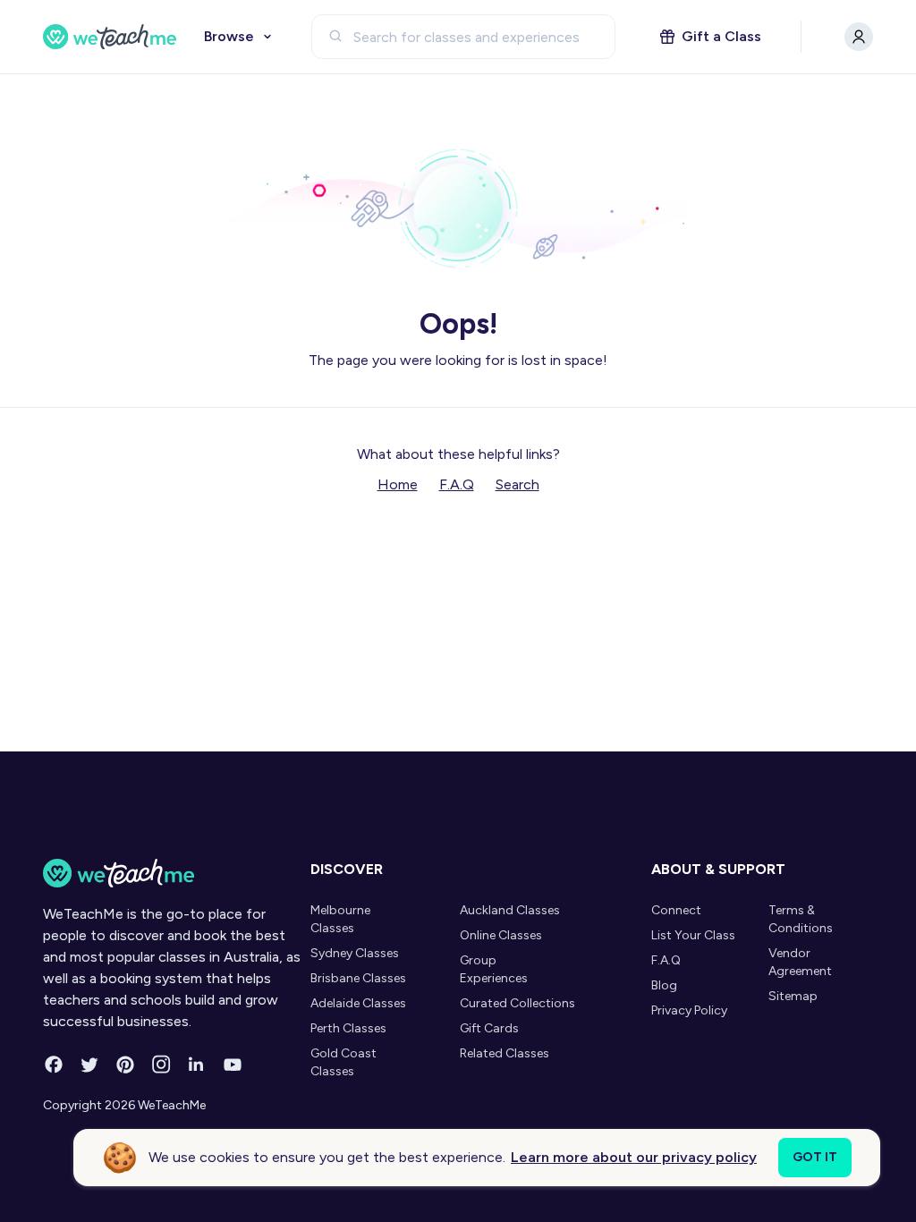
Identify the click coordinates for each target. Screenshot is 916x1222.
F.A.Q (456, 484)
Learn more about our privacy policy (634, 1157)
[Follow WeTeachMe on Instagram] (161, 1064)
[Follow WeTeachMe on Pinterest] (125, 1064)
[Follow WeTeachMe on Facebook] (53, 1064)
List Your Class (693, 935)
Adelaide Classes (358, 1003)
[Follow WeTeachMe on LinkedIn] (197, 1064)
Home (397, 484)
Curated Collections (517, 1003)
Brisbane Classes (358, 978)
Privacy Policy (689, 1010)
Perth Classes (348, 1028)
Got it (815, 1157)
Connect (676, 910)
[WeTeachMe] (110, 36)
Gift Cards (489, 1028)
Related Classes (504, 1053)
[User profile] (858, 36)
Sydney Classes (354, 953)
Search (517, 484)
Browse (229, 36)
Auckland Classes (510, 910)
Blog (664, 985)
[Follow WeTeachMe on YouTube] (232, 1064)
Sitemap (793, 996)
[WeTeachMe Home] (172, 873)
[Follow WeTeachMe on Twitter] (89, 1064)
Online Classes (501, 935)
